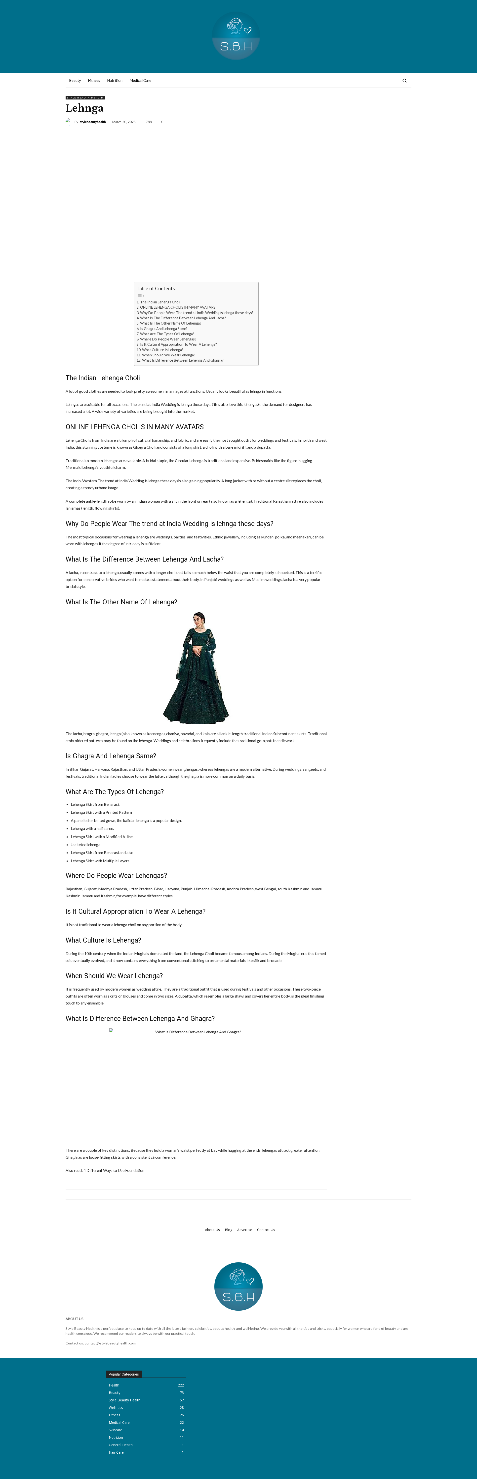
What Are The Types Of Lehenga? (167, 334)
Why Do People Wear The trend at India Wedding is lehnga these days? (196, 313)
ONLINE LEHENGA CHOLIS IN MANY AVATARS (177, 307)
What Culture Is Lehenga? (162, 350)
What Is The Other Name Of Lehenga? (170, 323)
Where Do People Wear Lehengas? (168, 339)
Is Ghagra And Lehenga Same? (164, 329)
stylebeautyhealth (93, 122)
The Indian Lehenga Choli (160, 302)
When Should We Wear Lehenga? (168, 355)
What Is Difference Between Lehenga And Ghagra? (183, 360)
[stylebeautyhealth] (70, 122)
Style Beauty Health (85, 97)
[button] (404, 81)
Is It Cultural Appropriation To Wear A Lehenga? (178, 344)
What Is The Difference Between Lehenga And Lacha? (183, 318)
